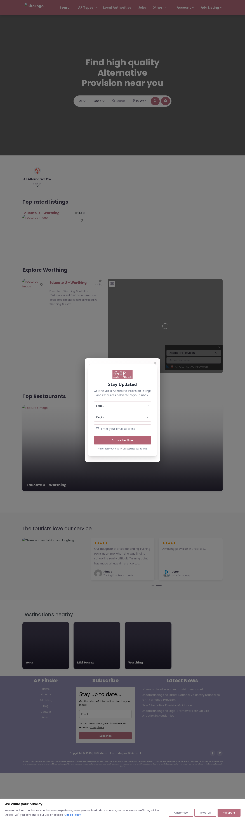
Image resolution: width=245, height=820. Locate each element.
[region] (122, 809)
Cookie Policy (72, 815)
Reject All (205, 812)
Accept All (229, 812)
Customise (181, 812)
